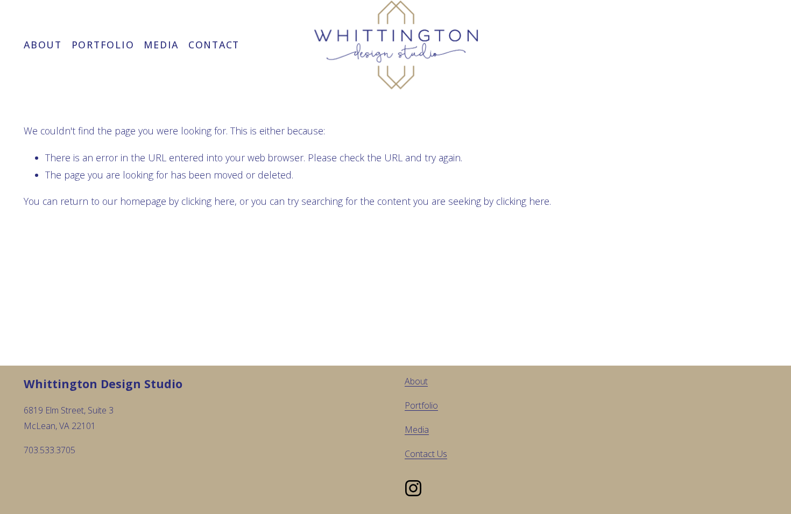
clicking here (208, 201)
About (43, 44)
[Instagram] (413, 488)
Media (161, 44)
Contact (213, 44)
